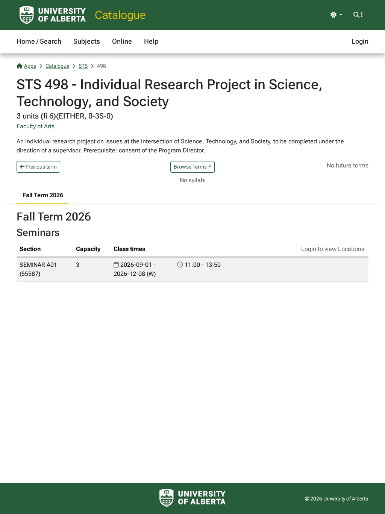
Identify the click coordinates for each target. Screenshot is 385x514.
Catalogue (120, 14)
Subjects (86, 41)
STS (83, 66)
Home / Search (39, 41)
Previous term (40, 167)
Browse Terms (190, 167)
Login (360, 41)
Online (122, 41)
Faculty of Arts (36, 126)
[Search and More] (358, 15)
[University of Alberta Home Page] (53, 15)
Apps (30, 66)
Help (151, 41)
